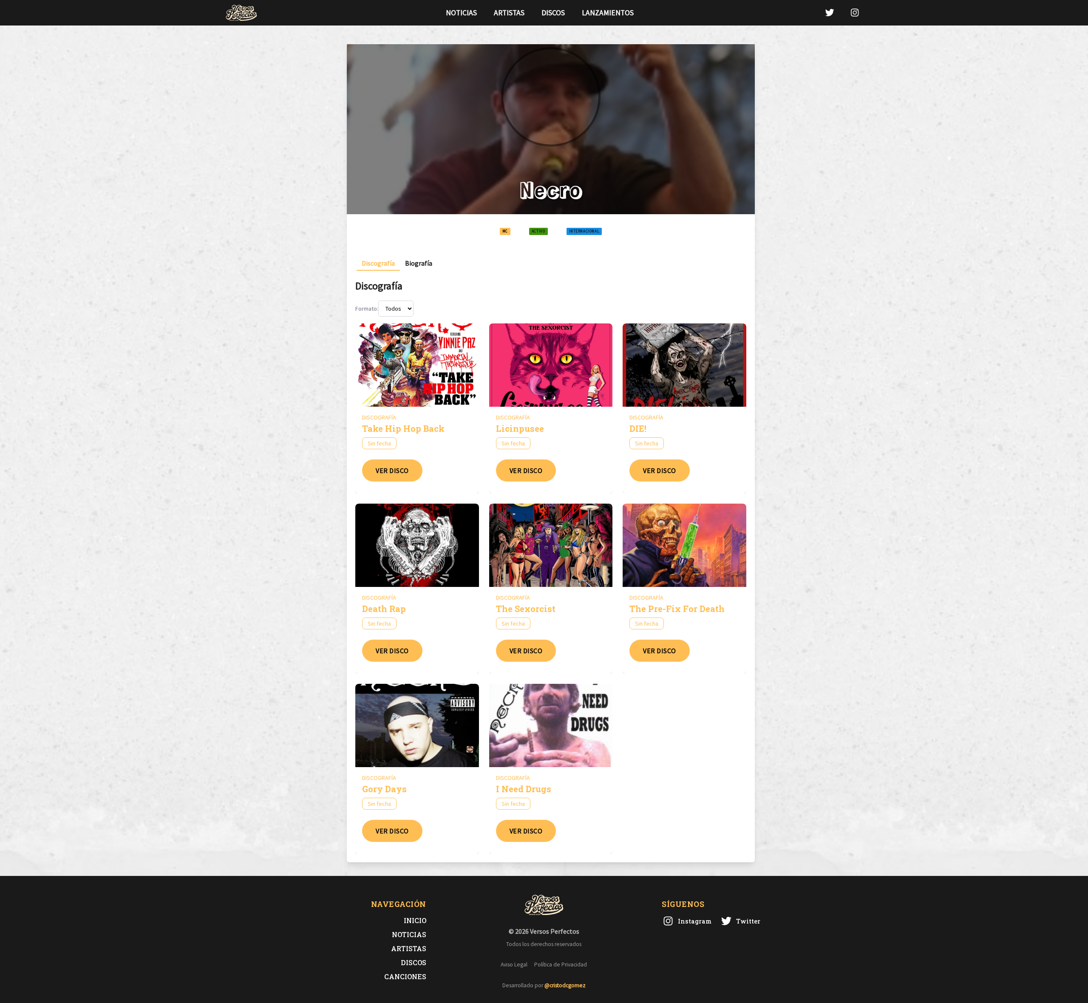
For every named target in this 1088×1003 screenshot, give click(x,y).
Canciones (405, 976)
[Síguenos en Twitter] (830, 12)
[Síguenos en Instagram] (855, 12)
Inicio (415, 920)
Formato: (366, 308)
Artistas (509, 12)
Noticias (461, 12)
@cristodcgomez (565, 985)
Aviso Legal (514, 964)
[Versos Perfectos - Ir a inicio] (241, 12)
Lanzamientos (608, 12)
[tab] (378, 263)
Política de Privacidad (560, 964)
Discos (553, 12)
